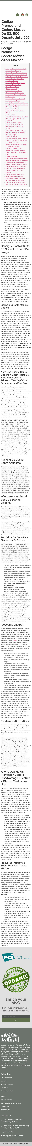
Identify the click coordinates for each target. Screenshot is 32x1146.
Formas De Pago (10, 135)
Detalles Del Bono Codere (13, 123)
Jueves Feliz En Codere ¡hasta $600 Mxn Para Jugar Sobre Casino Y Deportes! (16, 119)
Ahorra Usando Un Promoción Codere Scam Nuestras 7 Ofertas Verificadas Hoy (15, 95)
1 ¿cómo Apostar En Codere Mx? (15, 162)
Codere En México (11, 137)
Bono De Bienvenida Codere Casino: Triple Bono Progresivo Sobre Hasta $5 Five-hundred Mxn (16, 105)
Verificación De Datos (12, 109)
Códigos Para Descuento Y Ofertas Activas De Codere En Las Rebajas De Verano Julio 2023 (16, 140)
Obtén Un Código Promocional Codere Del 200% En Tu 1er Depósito (15, 170)
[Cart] (22, 14)
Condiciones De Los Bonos (13, 91)
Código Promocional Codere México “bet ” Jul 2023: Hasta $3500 (14, 127)
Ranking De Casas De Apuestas (15, 83)
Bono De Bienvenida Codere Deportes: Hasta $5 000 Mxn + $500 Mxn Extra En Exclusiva (15, 178)
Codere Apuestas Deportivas (14, 174)
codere (15, 640)
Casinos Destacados (11, 156)
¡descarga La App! (11, 89)
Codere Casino (10, 115)
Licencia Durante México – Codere (16, 73)
